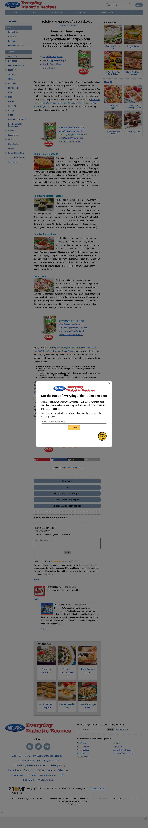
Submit (74, 427)
